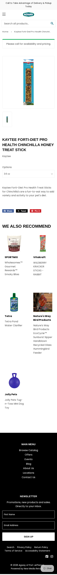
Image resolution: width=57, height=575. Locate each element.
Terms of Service (13, 550)
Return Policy (41, 547)
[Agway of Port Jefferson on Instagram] (51, 557)
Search (10, 547)
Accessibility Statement (37, 550)
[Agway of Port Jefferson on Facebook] (47, 557)
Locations (28, 473)
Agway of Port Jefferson (31, 565)
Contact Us (28, 477)
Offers (28, 454)
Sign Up (28, 536)
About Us (28, 468)
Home (5, 31)
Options (7, 167)
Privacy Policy (24, 547)
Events (28, 459)
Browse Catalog (28, 450)
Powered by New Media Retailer (27, 568)
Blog (28, 464)
